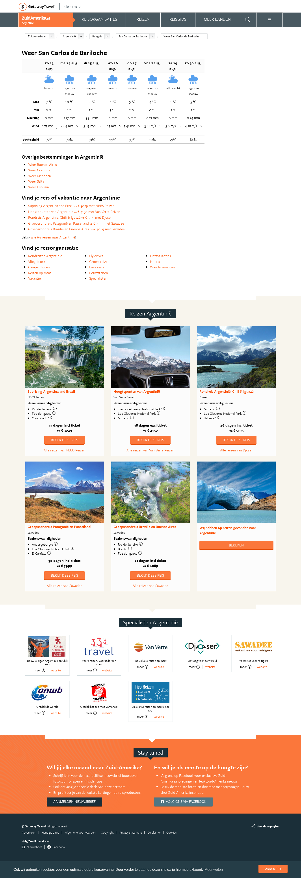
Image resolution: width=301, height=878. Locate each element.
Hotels (155, 261)
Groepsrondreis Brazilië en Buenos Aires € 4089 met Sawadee (76, 229)
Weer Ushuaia (38, 187)
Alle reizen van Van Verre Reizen (150, 450)
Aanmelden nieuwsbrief (74, 801)
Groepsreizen (99, 261)
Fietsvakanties (160, 255)
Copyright (107, 832)
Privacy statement (130, 832)
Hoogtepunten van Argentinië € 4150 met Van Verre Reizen (74, 211)
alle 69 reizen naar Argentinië (53, 237)
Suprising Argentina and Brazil (51, 391)
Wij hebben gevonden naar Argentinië (227, 530)
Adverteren (29, 832)
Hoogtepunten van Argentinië (136, 391)
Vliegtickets (37, 261)
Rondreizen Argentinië (45, 255)
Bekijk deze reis (64, 439)
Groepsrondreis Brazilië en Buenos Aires (144, 526)
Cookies (171, 832)
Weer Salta (36, 181)
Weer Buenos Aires (42, 164)
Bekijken (236, 545)
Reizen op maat (39, 272)
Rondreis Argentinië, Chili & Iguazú (226, 391)
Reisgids (97, 36)
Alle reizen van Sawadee (64, 585)
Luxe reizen (97, 267)
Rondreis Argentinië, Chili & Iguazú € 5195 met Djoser (70, 217)
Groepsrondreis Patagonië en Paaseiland (59, 526)
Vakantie (34, 278)
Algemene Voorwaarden (80, 832)
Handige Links (50, 832)
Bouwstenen (98, 272)
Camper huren (39, 267)
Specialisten (98, 278)
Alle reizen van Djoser (236, 450)
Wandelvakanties (162, 267)
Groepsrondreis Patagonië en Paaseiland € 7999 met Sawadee (76, 223)
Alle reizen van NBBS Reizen (64, 450)
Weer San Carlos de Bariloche (181, 36)
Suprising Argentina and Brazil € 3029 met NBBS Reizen (71, 205)
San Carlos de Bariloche (133, 36)
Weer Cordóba (39, 170)
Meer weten (213, 869)
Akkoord (273, 868)
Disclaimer (154, 832)
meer (37, 670)
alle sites (70, 6)
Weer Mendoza (39, 175)
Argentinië (69, 36)
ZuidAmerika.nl (37, 36)
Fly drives (96, 255)
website (56, 670)
